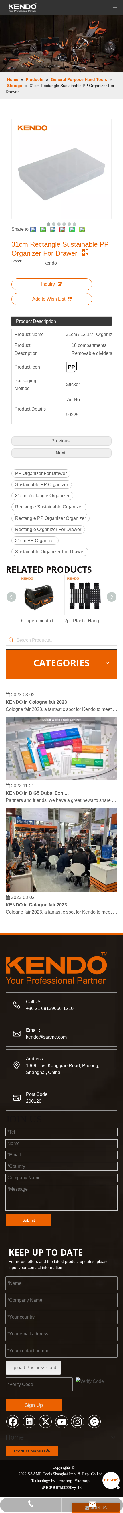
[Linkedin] (29, 1421)
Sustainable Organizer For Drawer (50, 551)
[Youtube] (61, 1421)
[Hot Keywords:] (11, 640)
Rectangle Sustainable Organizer (49, 506)
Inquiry (48, 284)
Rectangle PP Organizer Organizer (50, 518)
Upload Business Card (33, 1367)
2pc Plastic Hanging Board (84, 620)
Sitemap (82, 1480)
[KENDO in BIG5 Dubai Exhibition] (61, 776)
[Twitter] (45, 1421)
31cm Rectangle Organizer (42, 495)
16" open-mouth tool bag (39, 620)
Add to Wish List (48, 299)
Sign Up (34, 1405)
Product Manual (30, 1451)
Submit (28, 1220)
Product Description (36, 321)
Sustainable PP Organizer (41, 484)
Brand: (16, 261)
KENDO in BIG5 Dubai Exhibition (38, 790)
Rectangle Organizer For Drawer (48, 529)
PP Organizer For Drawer (41, 473)
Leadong (64, 1480)
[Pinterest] (94, 1421)
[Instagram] (78, 1421)
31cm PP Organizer (35, 540)
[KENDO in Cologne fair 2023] (61, 887)
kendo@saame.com (46, 1037)
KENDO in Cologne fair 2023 (36, 699)
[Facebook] (12, 1421)
